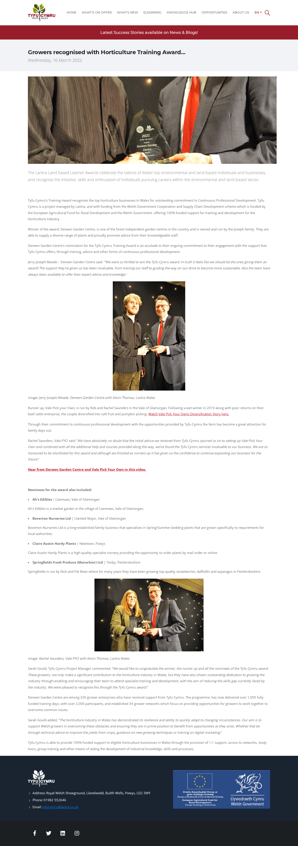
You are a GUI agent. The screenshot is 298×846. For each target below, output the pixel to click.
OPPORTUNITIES (214, 12)
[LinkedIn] (63, 833)
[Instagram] (77, 833)
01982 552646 (55, 800)
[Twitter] (49, 833)
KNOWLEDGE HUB (181, 12)
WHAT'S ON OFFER (97, 12)
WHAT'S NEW (127, 12)
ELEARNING (152, 12)
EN (257, 12)
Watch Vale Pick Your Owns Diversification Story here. (188, 414)
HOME (71, 12)
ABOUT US (241, 12)
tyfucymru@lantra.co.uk (60, 807)
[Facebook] (34, 833)
